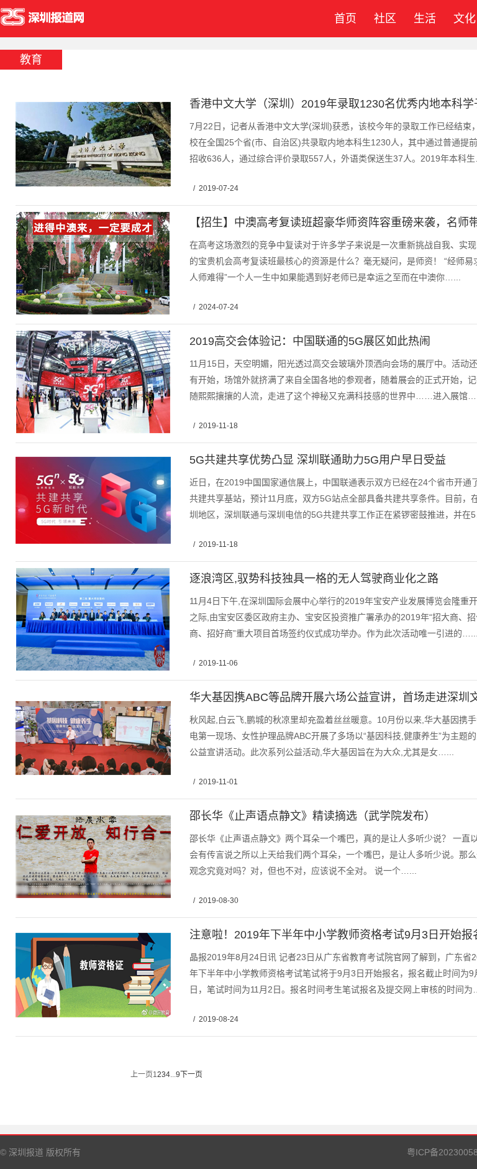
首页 (342, 18)
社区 (385, 18)
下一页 (191, 1074)
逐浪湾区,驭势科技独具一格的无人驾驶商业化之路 (313, 578)
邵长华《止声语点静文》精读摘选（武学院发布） (312, 816)
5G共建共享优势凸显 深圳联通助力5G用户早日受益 (317, 460)
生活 (425, 18)
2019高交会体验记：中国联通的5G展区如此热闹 (309, 341)
